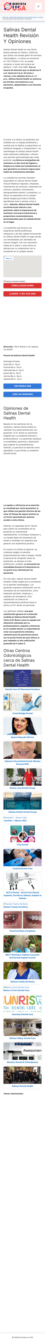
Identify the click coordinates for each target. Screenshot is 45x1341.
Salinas (40, 17)
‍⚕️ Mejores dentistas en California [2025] (23, 17)
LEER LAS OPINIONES (22, 394)
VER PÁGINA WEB (22, 386)
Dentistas (5, 17)
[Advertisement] (22, 114)
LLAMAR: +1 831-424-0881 (22, 294)
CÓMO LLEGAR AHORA (22, 285)
